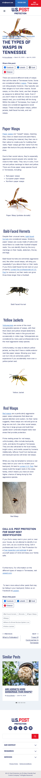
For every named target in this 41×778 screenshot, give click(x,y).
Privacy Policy (13, 764)
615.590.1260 (22, 2)
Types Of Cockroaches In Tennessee (32, 638)
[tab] (16, 702)
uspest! (16, 591)
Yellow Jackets (15, 38)
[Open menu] (4, 11)
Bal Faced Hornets (9, 614)
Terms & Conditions (25, 764)
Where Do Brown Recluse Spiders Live (16, 622)
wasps (23, 83)
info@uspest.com (7, 2)
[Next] (35, 681)
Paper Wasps (32, 614)
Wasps (6, 618)
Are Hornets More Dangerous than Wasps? (18, 690)
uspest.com (7, 573)
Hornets (6, 36)
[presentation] (20, 673)
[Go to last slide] (6, 681)
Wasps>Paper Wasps (17, 36)
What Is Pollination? (10, 635)
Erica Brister (8, 57)
